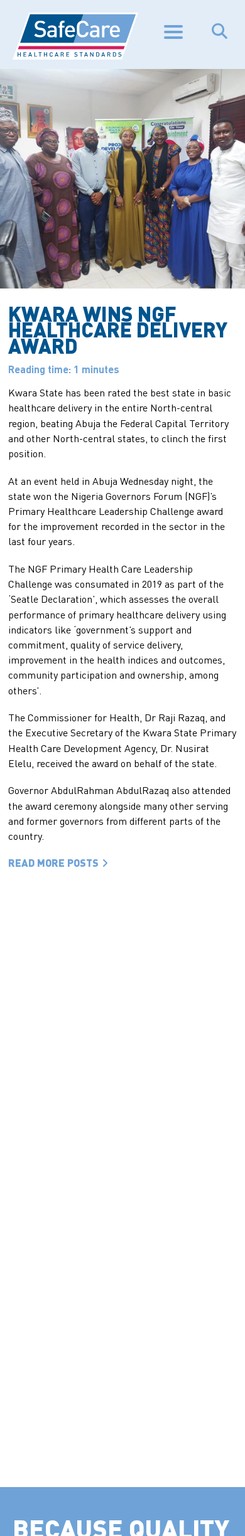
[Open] (176, 32)
